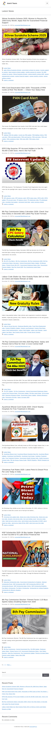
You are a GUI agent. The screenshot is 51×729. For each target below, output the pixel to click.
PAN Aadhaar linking (38, 135)
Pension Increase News (42, 653)
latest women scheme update (17, 72)
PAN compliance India (13, 139)
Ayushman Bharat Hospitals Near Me (27, 454)
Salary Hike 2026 (20, 655)
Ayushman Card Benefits (14, 456)
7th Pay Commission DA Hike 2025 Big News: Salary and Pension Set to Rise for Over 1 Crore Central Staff (25, 343)
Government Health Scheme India (29, 458)
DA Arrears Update (23, 393)
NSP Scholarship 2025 (19, 584)
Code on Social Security (10, 326)
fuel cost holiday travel (29, 519)
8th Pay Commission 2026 (35, 261)
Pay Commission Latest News (32, 267)
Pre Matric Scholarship (22, 588)
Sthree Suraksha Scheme (20, 74)
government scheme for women (31, 70)
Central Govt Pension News (9, 393)
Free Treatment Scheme (12, 458)
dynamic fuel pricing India (15, 519)
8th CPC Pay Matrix (9, 261)
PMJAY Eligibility (32, 460)
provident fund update (12, 202)
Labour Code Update (24, 330)
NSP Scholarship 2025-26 (33, 584)
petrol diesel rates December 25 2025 (32, 521)
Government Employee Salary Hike (30, 265)
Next (9, 664)
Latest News (7, 68)
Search (4, 672)
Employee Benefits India (25, 326)
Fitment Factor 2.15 (15, 651)
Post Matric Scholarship (8, 588)
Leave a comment (9, 80)
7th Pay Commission (19, 391)
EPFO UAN (41, 198)
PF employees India (33, 200)
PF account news (11, 200)
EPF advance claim (9, 198)
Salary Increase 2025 (23, 397)
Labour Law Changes (36, 330)
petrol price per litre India (36, 523)
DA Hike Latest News (35, 393)
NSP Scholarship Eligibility (39, 586)
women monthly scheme (36, 76)
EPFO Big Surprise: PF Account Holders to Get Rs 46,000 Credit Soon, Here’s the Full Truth (22, 149)
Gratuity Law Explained (27, 328)
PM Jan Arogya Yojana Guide (18, 460)
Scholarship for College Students (39, 588)
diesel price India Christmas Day (29, 517)
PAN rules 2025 (24, 139)
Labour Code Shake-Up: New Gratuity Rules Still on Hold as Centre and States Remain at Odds (25, 278)
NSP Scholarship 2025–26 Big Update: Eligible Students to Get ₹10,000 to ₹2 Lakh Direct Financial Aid (25, 534)
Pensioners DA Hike (11, 397)
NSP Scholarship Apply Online (22, 586)
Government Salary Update (28, 395)
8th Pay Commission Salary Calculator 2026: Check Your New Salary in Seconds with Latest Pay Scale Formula (25, 213)
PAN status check (34, 139)
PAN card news (36, 137)
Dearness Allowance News (12, 395)
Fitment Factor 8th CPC (13, 265)
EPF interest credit (20, 198)
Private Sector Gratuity (33, 332)
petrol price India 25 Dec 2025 (20, 523)
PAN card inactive (26, 137)
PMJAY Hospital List (43, 460)
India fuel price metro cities (13, 521)
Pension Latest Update (8, 655)
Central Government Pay (23, 649)
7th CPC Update (8, 391)
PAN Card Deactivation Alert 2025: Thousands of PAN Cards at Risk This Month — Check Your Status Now (24, 89)
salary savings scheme (37, 202)
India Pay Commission (14, 653)
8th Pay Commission (21, 261)
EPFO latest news (32, 198)
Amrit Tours (12, 3)
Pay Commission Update (28, 653)
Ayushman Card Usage (28, 456)
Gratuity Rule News (39, 328)
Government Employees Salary (30, 651)
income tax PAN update (24, 135)
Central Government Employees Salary (36, 391)
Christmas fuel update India (11, 517)
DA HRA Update (35, 649)
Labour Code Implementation (10, 330)
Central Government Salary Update (29, 263)
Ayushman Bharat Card (10, 454)
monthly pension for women (33, 72)
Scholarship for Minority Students (11, 590)
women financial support (22, 76)
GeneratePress (33, 726)
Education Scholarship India (11, 582)
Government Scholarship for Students (30, 582)
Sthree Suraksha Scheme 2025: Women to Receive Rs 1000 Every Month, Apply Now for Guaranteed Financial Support (24, 21)
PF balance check (22, 200)
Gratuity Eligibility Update (13, 328)
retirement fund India (24, 202)
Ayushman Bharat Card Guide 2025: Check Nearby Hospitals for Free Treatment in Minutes (23, 408)
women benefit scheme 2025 (36, 74)
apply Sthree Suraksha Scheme (12, 70)
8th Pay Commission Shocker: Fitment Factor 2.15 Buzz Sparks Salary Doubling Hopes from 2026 (25, 601)
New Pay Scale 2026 (17, 267)
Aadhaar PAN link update (11, 135)
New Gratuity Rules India (20, 332)
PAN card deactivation (14, 137)
